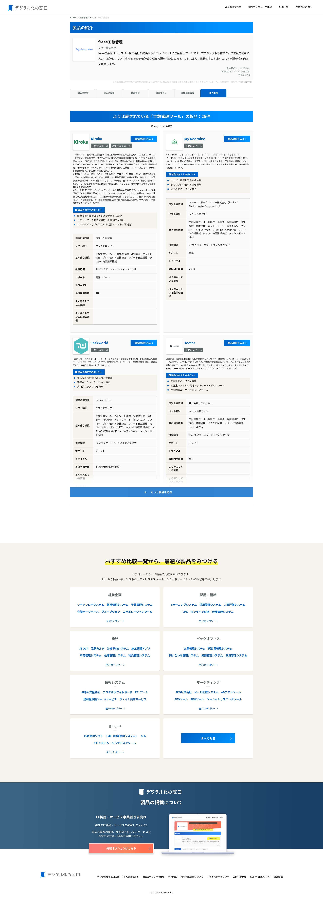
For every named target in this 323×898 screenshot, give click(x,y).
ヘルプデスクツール (124, 743)
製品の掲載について (260, 876)
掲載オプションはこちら (121, 848)
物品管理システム (139, 655)
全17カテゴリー (207, 708)
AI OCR (84, 648)
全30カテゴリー (114, 708)
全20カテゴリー (207, 664)
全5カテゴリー (114, 752)
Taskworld (99, 342)
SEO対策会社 (183, 692)
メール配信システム (206, 692)
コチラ (248, 82)
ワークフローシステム (90, 605)
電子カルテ (97, 648)
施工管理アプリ (140, 648)
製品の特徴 (83, 93)
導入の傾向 (109, 93)
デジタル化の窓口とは (108, 876)
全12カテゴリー (207, 621)
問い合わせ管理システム (184, 655)
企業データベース (88, 612)
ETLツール (141, 692)
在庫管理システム (115, 655)
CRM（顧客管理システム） (122, 736)
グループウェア (110, 612)
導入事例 (213, 93)
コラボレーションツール (137, 612)
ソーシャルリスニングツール (224, 699)
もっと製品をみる (161, 492)
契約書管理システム (220, 648)
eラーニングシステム (184, 605)
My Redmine (194, 138)
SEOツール (197, 699)
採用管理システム (210, 605)
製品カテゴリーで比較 (260, 7)
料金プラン (161, 93)
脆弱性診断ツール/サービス (100, 699)
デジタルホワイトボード (117, 692)
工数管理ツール (86, 17)
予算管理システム (142, 605)
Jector (189, 342)
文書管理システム (194, 648)
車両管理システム (90, 655)
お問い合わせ (239, 876)
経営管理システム (117, 605)
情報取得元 (243, 74)
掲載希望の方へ (304, 7)
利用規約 (172, 876)
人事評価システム (234, 605)
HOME (73, 17)
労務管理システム (212, 655)
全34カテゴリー (114, 664)
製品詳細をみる (143, 139)
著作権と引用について (192, 876)
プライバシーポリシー (218, 876)
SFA (143, 736)
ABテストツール (231, 692)
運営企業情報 (187, 93)
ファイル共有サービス (132, 699)
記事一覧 (284, 7)
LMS (185, 612)
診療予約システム (118, 648)
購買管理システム (236, 655)
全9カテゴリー (114, 621)
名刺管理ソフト (93, 736)
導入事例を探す (233, 7)
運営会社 (278, 876)
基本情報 (135, 93)
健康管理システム (223, 612)
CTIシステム (101, 743)
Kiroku (96, 138)
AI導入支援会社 (90, 692)
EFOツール (181, 699)
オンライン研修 (200, 612)
